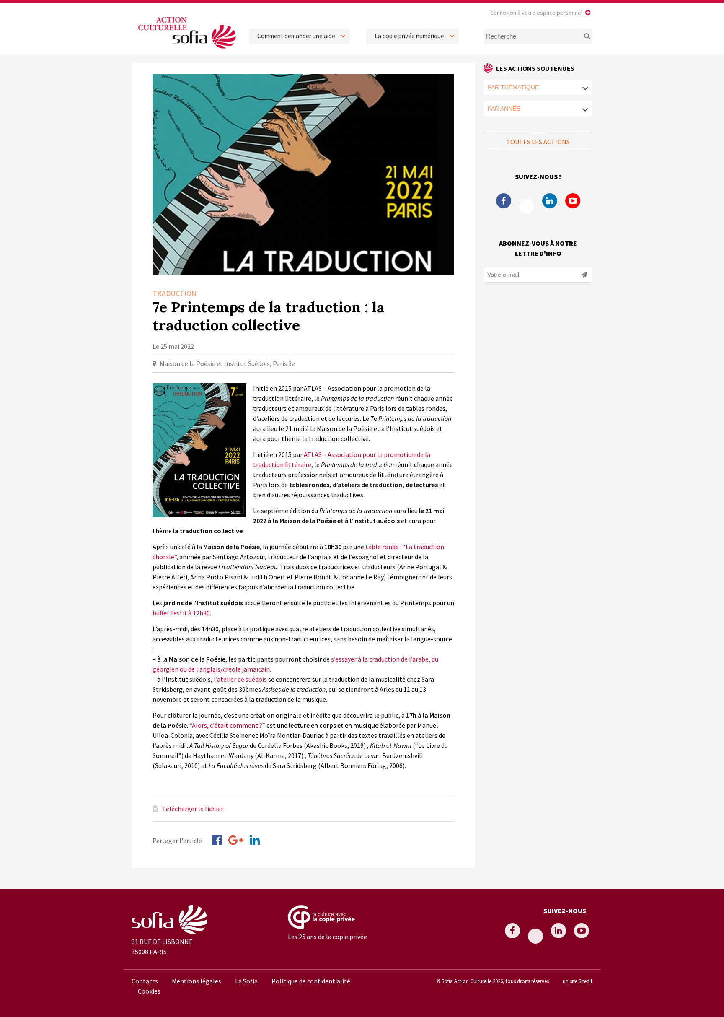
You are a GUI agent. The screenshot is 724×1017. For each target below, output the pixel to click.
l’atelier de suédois (240, 679)
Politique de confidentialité (311, 981)
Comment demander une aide (296, 36)
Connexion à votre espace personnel (536, 12)
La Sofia (246, 981)
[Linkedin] (255, 840)
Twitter (526, 206)
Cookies (149, 991)
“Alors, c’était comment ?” (227, 725)
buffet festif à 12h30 (181, 613)
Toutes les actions (538, 142)
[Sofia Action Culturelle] (186, 50)
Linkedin (549, 200)
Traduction (175, 293)
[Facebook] (217, 840)
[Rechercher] (582, 36)
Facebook (503, 200)
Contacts (145, 981)
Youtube (572, 200)
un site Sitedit (577, 981)
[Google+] (235, 840)
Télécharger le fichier (192, 808)
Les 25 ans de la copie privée (327, 936)
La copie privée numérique (409, 36)
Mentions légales (196, 981)
